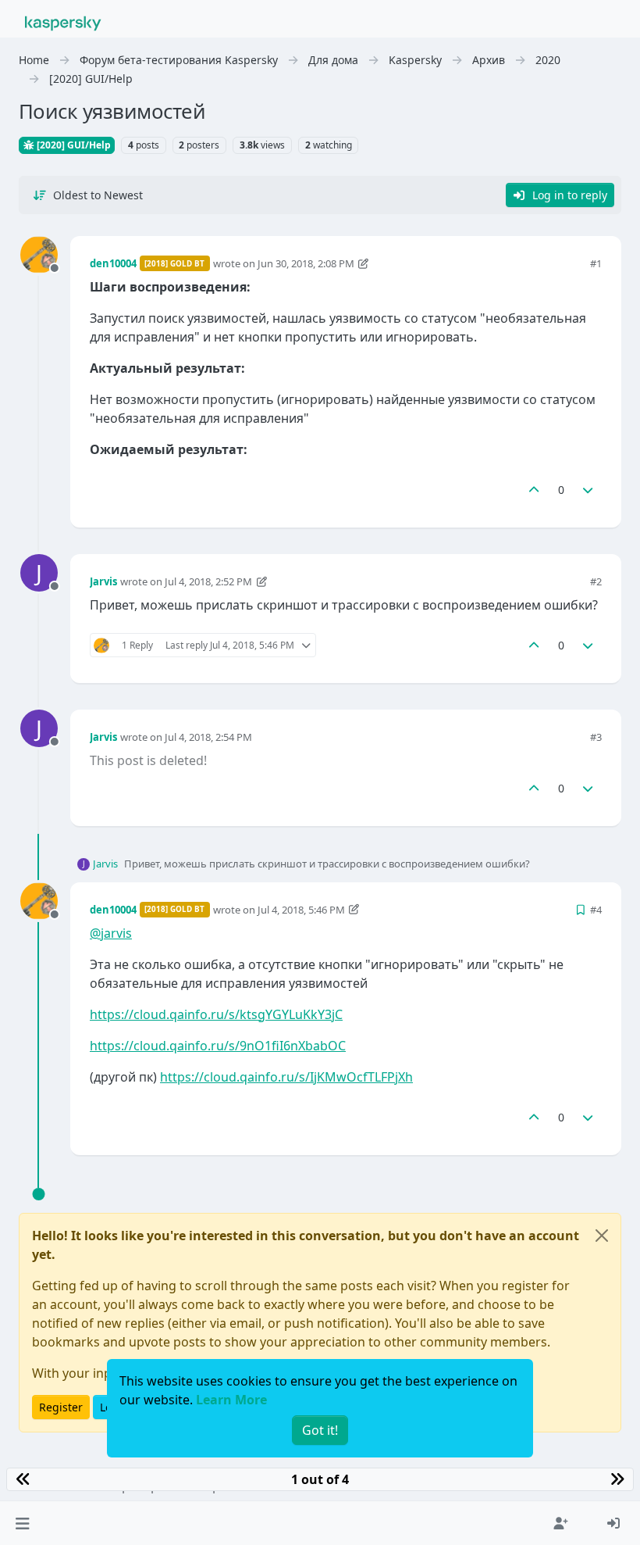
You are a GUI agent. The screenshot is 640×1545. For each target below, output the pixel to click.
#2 (596, 581)
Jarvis (103, 581)
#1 (596, 263)
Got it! (320, 1430)
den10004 (113, 263)
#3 (596, 737)
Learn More (231, 1399)
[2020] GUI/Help (72, 145)
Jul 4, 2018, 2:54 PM (208, 737)
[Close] (601, 1235)
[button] (22, 1523)
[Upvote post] (534, 489)
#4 (596, 910)
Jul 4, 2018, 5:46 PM (301, 910)
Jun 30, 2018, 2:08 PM (306, 263)
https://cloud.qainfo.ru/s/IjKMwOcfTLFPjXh (286, 1076)
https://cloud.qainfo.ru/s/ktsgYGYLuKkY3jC (216, 1014)
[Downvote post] (588, 489)
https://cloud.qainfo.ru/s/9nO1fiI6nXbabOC (218, 1045)
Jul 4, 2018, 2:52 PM (208, 581)
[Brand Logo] (63, 22)
